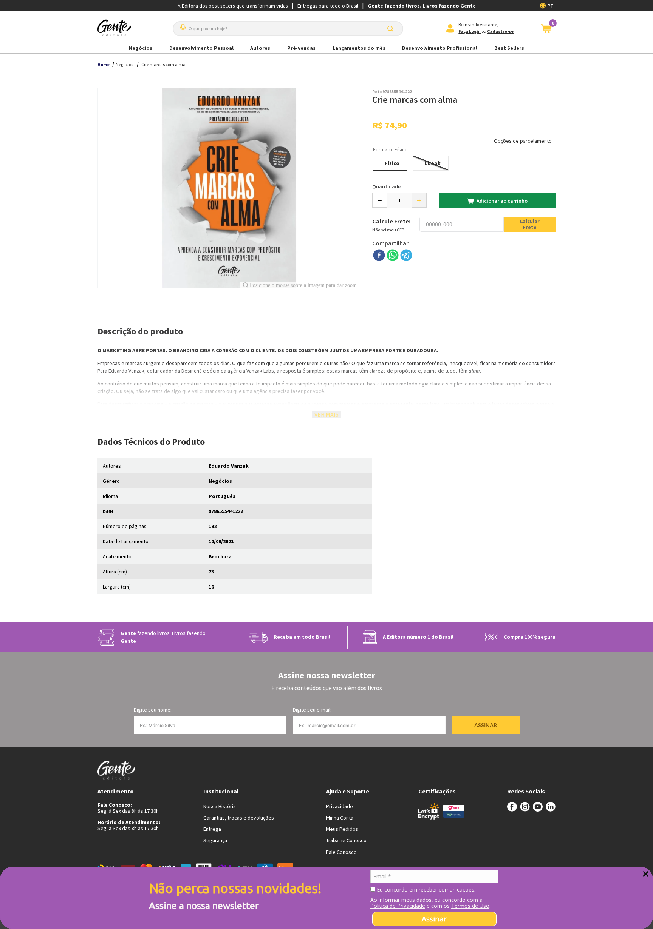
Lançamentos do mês (359, 48)
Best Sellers (509, 48)
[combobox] (288, 28)
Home (103, 64)
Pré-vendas (301, 48)
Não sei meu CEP (388, 230)
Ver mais (326, 414)
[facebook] (379, 255)
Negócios (140, 48)
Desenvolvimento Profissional (439, 48)
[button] (181, 24)
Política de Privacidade (397, 905)
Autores (260, 48)
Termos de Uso (470, 905)
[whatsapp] (393, 255)
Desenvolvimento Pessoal (201, 48)
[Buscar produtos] (391, 28)
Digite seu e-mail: (312, 710)
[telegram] (406, 255)
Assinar (434, 919)
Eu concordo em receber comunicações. (425, 889)
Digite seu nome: (153, 710)
